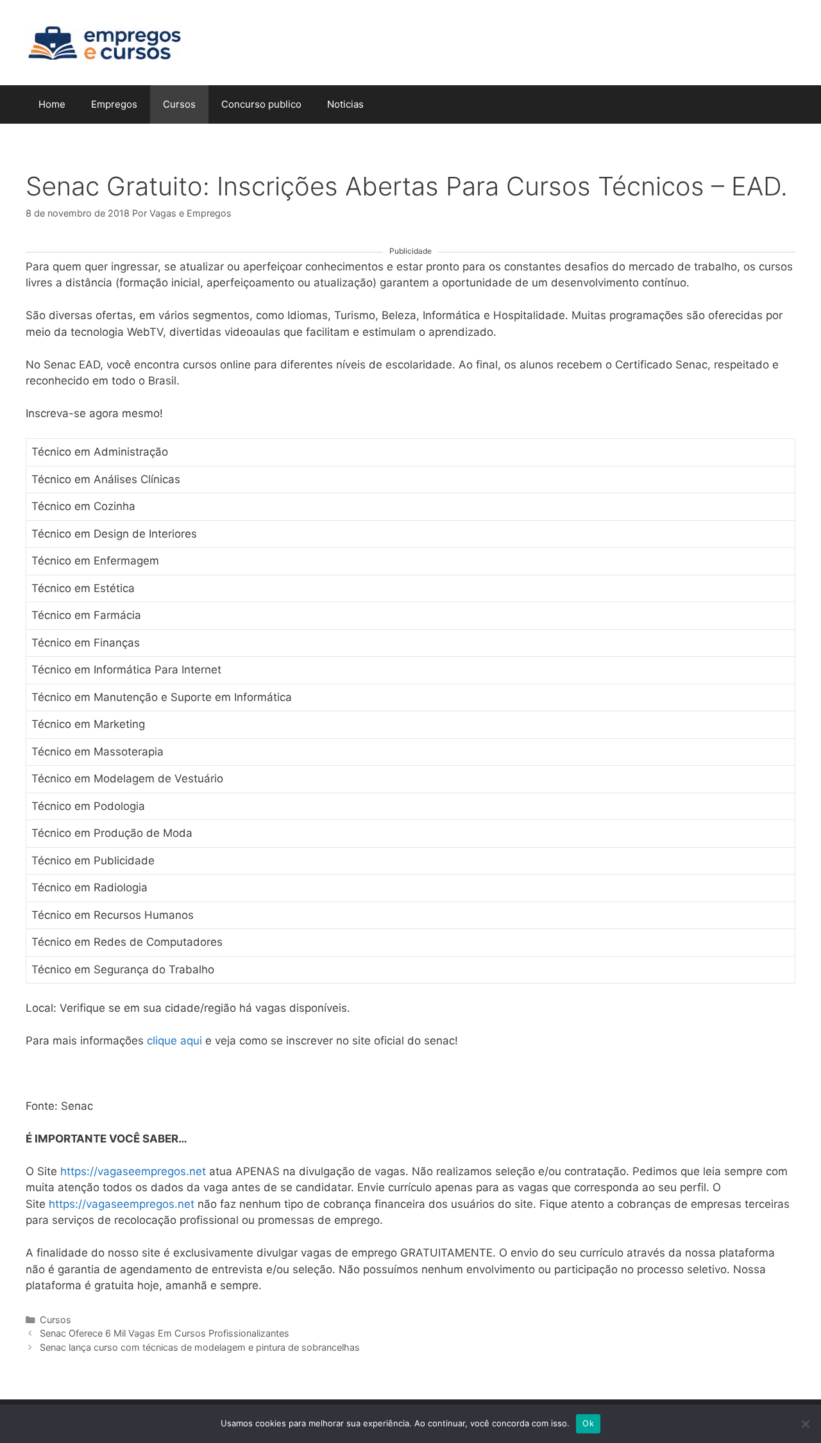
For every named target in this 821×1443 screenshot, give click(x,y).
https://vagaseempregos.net (133, 1171)
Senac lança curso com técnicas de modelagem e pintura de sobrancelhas (200, 1347)
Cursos (179, 104)
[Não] (805, 1423)
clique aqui (174, 1040)
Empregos (114, 104)
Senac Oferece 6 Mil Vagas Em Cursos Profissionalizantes (164, 1333)
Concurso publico (261, 104)
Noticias (345, 104)
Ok (588, 1423)
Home (51, 104)
